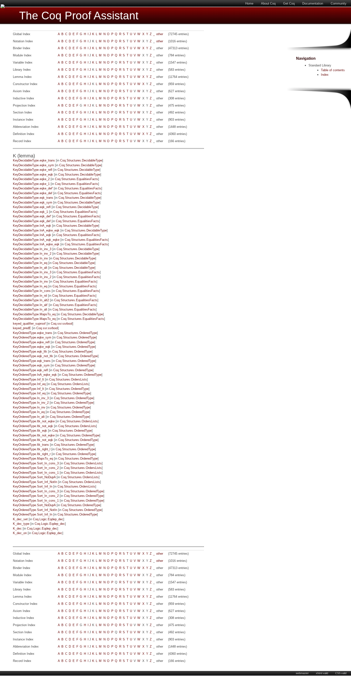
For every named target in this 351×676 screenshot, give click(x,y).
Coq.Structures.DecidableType (81, 160)
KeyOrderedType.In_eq (29, 412)
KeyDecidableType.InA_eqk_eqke (36, 239)
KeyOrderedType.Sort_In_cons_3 (36, 463)
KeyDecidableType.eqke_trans (34, 160)
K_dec (17, 528)
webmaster (302, 673)
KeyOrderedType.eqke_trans (32, 333)
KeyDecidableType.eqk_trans (33, 197)
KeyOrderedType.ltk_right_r (32, 454)
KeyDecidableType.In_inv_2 (32, 253)
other (159, 34)
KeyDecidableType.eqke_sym (33, 165)
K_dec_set (20, 519)
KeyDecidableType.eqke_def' (33, 188)
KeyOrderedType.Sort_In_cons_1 (36, 472)
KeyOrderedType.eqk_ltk (30, 351)
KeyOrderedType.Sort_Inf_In (32, 486)
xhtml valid (322, 673)
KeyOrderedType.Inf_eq (29, 384)
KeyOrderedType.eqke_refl (31, 342)
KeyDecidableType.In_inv (30, 258)
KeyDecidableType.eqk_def (32, 221)
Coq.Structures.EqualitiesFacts (76, 179)
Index (325, 74)
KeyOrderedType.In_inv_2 (31, 402)
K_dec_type (21, 524)
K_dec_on (20, 533)
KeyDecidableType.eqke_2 (31, 179)
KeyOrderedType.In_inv (29, 407)
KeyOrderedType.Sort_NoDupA (34, 477)
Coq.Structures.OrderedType (77, 333)
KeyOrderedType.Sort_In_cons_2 (36, 468)
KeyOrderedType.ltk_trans (31, 444)
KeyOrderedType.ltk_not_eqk (33, 426)
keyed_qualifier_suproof (29, 323)
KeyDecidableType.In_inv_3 (32, 249)
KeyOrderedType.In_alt (29, 416)
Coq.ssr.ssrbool (61, 323)
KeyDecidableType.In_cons (32, 291)
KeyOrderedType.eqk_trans (32, 361)
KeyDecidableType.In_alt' (30, 305)
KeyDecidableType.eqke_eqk (33, 174)
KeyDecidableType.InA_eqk (32, 225)
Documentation (312, 3)
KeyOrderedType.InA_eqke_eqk (35, 374)
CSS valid (340, 673)
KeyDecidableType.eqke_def (32, 193)
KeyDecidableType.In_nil (30, 295)
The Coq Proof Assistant (78, 16)
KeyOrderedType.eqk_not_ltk (33, 356)
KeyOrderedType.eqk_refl (30, 370)
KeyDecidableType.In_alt (30, 267)
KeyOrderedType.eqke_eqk (31, 347)
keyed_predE (22, 328)
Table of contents (333, 70)
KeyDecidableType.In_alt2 (31, 300)
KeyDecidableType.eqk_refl (32, 207)
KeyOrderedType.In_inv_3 (31, 398)
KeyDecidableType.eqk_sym (32, 202)
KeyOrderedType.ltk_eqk (30, 430)
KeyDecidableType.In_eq (30, 263)
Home (249, 3)
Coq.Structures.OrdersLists (68, 379)
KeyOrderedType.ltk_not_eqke (34, 421)
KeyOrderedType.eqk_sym (31, 365)
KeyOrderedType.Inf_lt (28, 379)
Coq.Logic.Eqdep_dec (48, 519)
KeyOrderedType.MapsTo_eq (33, 458)
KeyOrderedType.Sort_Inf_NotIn (35, 482)
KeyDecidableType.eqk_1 (30, 212)
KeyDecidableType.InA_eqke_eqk (36, 230)
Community (338, 3)
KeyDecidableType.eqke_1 (31, 184)
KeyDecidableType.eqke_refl (32, 170)
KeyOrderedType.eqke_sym (32, 337)
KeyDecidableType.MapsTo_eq (34, 314)
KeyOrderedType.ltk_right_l (31, 449)
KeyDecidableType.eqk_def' (32, 216)
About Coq (268, 3)
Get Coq (289, 3)
